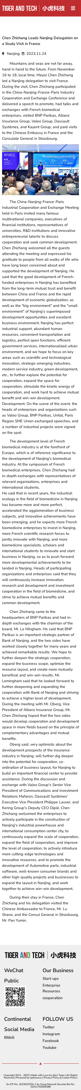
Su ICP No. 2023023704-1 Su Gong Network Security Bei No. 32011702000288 (40, 1085)
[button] (73, 8)
